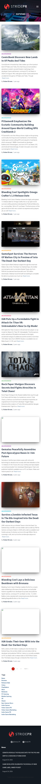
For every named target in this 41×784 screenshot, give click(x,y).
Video (3, 685)
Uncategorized (6, 54)
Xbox (3, 689)
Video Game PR (6, 707)
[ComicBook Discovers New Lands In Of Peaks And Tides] (20, 37)
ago (16, 81)
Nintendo (4, 692)
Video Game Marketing (8, 710)
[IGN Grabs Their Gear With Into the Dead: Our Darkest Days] (20, 621)
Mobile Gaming (6, 696)
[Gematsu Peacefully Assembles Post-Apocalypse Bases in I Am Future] (20, 429)
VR (2, 698)
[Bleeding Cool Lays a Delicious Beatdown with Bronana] (20, 560)
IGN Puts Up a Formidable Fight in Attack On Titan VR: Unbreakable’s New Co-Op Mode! (20, 322)
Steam (3, 701)
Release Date (5, 683)
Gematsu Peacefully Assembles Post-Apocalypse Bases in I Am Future (18, 453)
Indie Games (5, 705)
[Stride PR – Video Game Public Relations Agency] (16, 6)
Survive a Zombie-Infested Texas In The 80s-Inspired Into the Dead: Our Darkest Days (20, 518)
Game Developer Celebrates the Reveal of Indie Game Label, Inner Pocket (19, 765)
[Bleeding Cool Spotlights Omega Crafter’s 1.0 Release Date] (20, 172)
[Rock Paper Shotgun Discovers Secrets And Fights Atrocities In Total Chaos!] (20, 364)
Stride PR (27, 742)
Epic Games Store (7, 703)
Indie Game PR (6, 712)
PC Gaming (5, 694)
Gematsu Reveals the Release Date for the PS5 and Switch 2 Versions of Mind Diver (20, 754)
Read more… (6, 78)
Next (25, 669)
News (3, 678)
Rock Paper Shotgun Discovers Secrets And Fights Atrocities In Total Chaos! (18, 388)
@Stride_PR (16, 742)
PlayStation (5, 687)
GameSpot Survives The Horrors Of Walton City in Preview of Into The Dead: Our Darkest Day (19, 257)
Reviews (4, 680)
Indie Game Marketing (8, 714)
